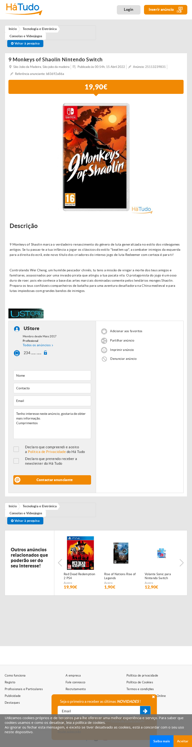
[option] (96, 157)
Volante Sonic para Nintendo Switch (158, 576)
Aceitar (182, 741)
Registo (10, 682)
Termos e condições (140, 689)
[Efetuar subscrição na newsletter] (145, 711)
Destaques (12, 702)
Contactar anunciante (55, 480)
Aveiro (68, 582)
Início (13, 506)
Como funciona (15, 675)
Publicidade (13, 696)
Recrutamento (76, 689)
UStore (32, 328)
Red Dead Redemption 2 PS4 (79, 576)
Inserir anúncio (161, 9)
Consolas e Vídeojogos (26, 513)
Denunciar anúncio (123, 358)
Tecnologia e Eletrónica (40, 506)
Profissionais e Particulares (24, 689)
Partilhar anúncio (122, 340)
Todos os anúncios (37, 345)
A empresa (73, 675)
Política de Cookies (139, 682)
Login (128, 9)
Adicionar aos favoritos (126, 331)
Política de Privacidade (47, 452)
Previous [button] (60, 563)
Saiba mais (161, 741)
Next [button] (181, 563)
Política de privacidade (142, 675)
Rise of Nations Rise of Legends (120, 576)
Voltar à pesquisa (27, 43)
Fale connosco (75, 682)
